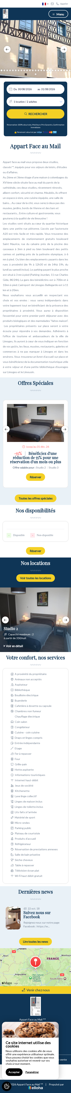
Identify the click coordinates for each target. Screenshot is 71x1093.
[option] (35, 49)
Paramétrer (32, 1072)
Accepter (14, 1072)
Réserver (35, 477)
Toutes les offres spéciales (36, 498)
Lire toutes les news (35, 941)
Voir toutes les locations (35, 578)
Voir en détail (14, 646)
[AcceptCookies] (6, 1086)
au (38, 89)
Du (15, 89)
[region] (30, 1051)
